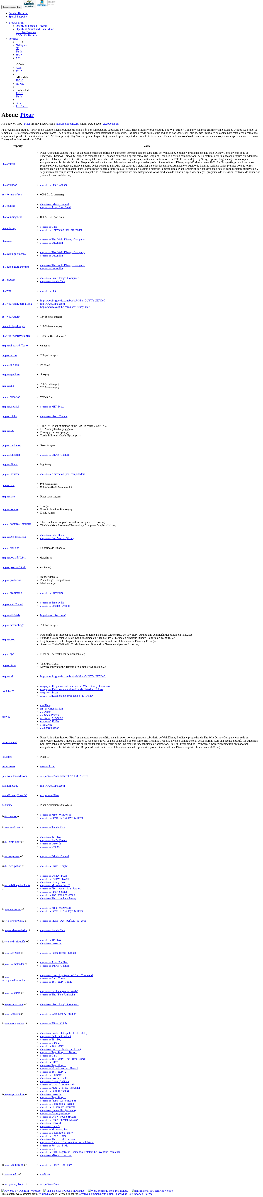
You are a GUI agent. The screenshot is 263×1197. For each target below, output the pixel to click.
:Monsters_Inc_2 (55, 885)
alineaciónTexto (15, 345)
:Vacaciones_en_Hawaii (59, 1068)
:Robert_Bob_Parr (56, 1164)
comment (9, 742)
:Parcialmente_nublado (58, 952)
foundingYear (12, 216)
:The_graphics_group (57, 894)
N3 (17, 48)
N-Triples (21, 45)
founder (8, 205)
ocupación (14, 1023)
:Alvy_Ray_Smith (55, 207)
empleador (14, 963)
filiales (9, 416)
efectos (12, 952)
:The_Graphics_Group (58, 898)
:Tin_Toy (50, 837)
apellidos (11, 374)
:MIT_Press (52, 406)
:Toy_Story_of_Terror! (58, 1052)
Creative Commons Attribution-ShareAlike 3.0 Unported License (115, 1193)
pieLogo (10, 547)
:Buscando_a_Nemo (57, 1103)
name (7, 804)
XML (19, 57)
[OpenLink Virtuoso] (21, 1190)
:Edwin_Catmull (54, 204)
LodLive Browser (26, 32)
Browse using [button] (16, 22)
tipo (8, 653)
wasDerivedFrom (14, 776)
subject (8, 690)
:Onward (50, 1123)
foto (8, 430)
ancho (9, 355)
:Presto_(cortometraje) (58, 1100)
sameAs (8, 766)
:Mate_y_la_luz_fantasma (60, 1087)
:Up (47, 1148)
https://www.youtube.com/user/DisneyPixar (64, 306)
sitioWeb (11, 615)
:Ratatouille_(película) (58, 1110)
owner (8, 241)
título (9, 665)
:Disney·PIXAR (54, 878)
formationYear (12, 194)
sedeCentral (12, 604)
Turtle (19, 51)
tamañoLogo (13, 625)
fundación (11, 445)
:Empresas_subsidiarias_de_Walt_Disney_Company (75, 686)
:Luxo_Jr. (51, 843)
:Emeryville (52, 602)
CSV (18, 102)
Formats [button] (13, 38)
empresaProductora (14, 979)
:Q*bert (49, 846)
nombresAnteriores (16, 523)
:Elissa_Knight (53, 865)
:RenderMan (52, 281)
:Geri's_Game (53, 1135)
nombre (10, 509)
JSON (19, 54)
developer (12, 827)
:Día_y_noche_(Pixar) (58, 1116)
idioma (10, 464)
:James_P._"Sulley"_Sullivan (62, 817)
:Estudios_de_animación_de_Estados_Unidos (71, 689)
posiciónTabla (14, 557)
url (7, 676)
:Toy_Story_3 (53, 1065)
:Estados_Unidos (55, 605)
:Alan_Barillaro (54, 962)
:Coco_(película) (55, 1113)
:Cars (48, 1055)
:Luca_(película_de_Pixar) (60, 1049)
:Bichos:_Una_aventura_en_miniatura (67, 1142)
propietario (12, 592)
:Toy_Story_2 (53, 1071)
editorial (10, 406)
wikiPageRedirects (17, 885)
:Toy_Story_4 (53, 1097)
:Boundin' (51, 1074)
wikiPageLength (13, 326)
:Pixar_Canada (53, 184)
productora (14, 1094)
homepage (10, 785)
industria (11, 474)
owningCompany (14, 253)
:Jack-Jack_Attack (55, 1036)
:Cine (48, 226)
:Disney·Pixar (53, 882)
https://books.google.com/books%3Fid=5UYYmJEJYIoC (73, 300)
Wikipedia (44, 1193)
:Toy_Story (52, 1045)
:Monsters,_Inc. (54, 1129)
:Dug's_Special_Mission (59, 1119)
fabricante (13, 1004)
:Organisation (49, 727)
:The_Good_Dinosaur (58, 1139)
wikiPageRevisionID (16, 335)
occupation (12, 865)
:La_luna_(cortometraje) (59, 991)
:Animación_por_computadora (62, 474)
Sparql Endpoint (18, 16)
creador (12, 909)
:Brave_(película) (55, 1081)
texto (8, 639)
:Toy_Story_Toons (56, 981)
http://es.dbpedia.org (67, 123)
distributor (12, 841)
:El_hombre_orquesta (57, 1106)
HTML (20, 83)
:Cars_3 (50, 1126)
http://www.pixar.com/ (52, 303)
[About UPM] (47, 6)
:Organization (51, 708)
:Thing (45, 705)
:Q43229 (49, 721)
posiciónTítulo (14, 567)
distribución (15, 941)
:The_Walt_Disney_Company (62, 239)
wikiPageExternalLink (17, 303)
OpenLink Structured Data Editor (34, 29)
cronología (14, 920)
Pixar (27, 115)
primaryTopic (14, 1184)
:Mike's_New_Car (56, 1155)
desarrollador (15, 930)
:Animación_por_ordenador (61, 229)
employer (12, 856)
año (8, 385)
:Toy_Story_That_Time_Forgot (63, 1058)
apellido (10, 364)
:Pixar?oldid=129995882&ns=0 (64, 776)
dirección (11, 396)
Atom (19, 67)
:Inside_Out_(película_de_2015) (63, 920)
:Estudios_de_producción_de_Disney (67, 695)
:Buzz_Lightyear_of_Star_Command (66, 975)
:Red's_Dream (53, 840)
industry (9, 228)
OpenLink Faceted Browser (31, 25)
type (6, 290)
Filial (27, 123)
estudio (12, 992)
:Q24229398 (51, 718)
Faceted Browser (18, 13)
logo (8, 496)
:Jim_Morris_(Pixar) (57, 538)
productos (11, 580)
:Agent (45, 711)
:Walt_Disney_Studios (58, 1013)
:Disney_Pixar (53, 875)
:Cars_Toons (52, 978)
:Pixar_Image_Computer (59, 278)
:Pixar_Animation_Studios (60, 888)
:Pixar (49, 692)
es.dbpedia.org (111, 123)
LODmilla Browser (27, 35)
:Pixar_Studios (53, 891)
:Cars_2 (50, 1042)
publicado (13, 1164)
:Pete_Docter (52, 535)
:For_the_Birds (54, 1145)
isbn (8, 485)
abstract (8, 163)
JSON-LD (22, 106)
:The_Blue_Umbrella (57, 994)
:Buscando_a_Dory (56, 1132)
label (7, 756)
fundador (11, 454)
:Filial (48, 290)
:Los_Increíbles (54, 1078)
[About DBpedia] (29, 6)
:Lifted (49, 1061)
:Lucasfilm (51, 242)
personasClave (14, 536)
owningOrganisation (16, 266)
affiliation (9, 184)
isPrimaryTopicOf (14, 795)
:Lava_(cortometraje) (57, 1084)
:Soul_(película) (54, 1090)
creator (10, 816)
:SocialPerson (49, 714)
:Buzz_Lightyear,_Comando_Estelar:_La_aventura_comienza (80, 1151)
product (8, 279)
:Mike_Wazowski (55, 814)
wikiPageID (11, 316)
